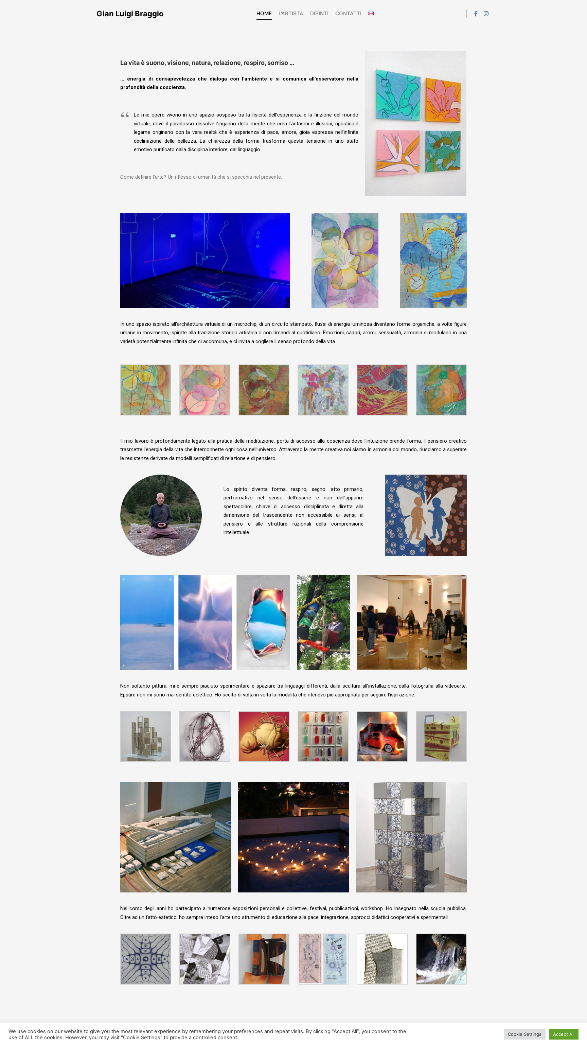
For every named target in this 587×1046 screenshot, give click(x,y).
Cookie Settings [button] (524, 1034)
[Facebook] (476, 13)
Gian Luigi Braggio (130, 13)
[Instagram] (486, 13)
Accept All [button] (563, 1034)
